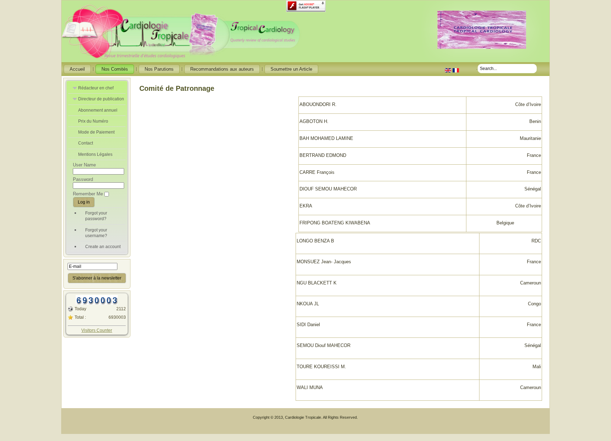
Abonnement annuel (97, 110)
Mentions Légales (95, 154)
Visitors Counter (96, 330)
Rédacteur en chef (96, 88)
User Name (84, 164)
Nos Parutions (159, 69)
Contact (85, 143)
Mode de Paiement (96, 132)
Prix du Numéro (93, 121)
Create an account (103, 246)
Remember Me (88, 193)
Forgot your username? (96, 233)
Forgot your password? (96, 216)
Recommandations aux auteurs (222, 69)
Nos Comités (114, 69)
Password (83, 179)
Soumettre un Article (291, 69)
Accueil (77, 69)
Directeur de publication (101, 98)
